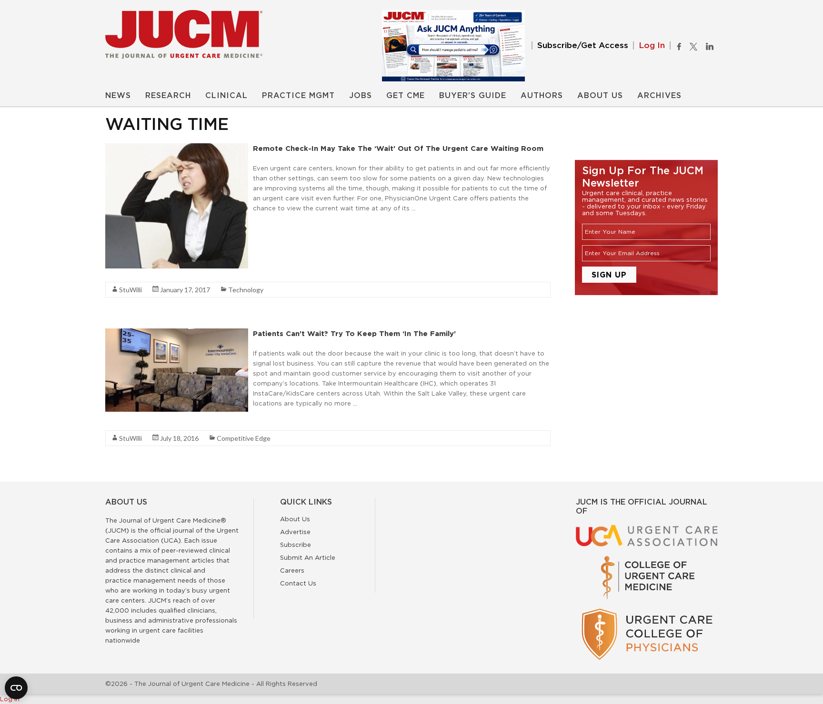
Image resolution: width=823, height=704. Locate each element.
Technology (245, 290)
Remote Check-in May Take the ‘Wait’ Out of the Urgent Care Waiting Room (398, 148)
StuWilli (130, 290)
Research (168, 95)
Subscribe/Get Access (582, 45)
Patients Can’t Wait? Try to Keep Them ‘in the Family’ (354, 333)
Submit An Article (307, 557)
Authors (542, 95)
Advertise (295, 531)
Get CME (405, 95)
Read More (270, 225)
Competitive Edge (244, 438)
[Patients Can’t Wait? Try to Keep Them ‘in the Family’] (176, 333)
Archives (659, 95)
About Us (600, 95)
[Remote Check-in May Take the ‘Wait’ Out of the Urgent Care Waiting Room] (176, 148)
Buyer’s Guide (472, 95)
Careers (292, 570)
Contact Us (298, 583)
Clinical (226, 95)
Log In (652, 45)
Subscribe (295, 544)
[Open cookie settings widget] (16, 687)
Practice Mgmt (298, 95)
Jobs (360, 95)
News (118, 95)
